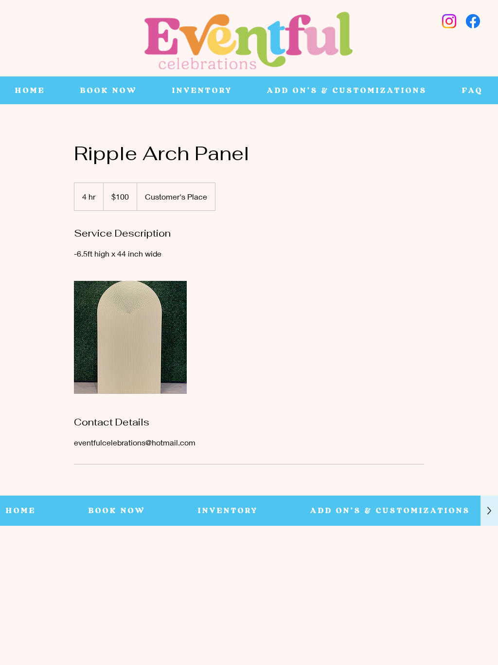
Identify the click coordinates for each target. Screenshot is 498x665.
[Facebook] (472, 21)
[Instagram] (449, 21)
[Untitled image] (130, 337)
